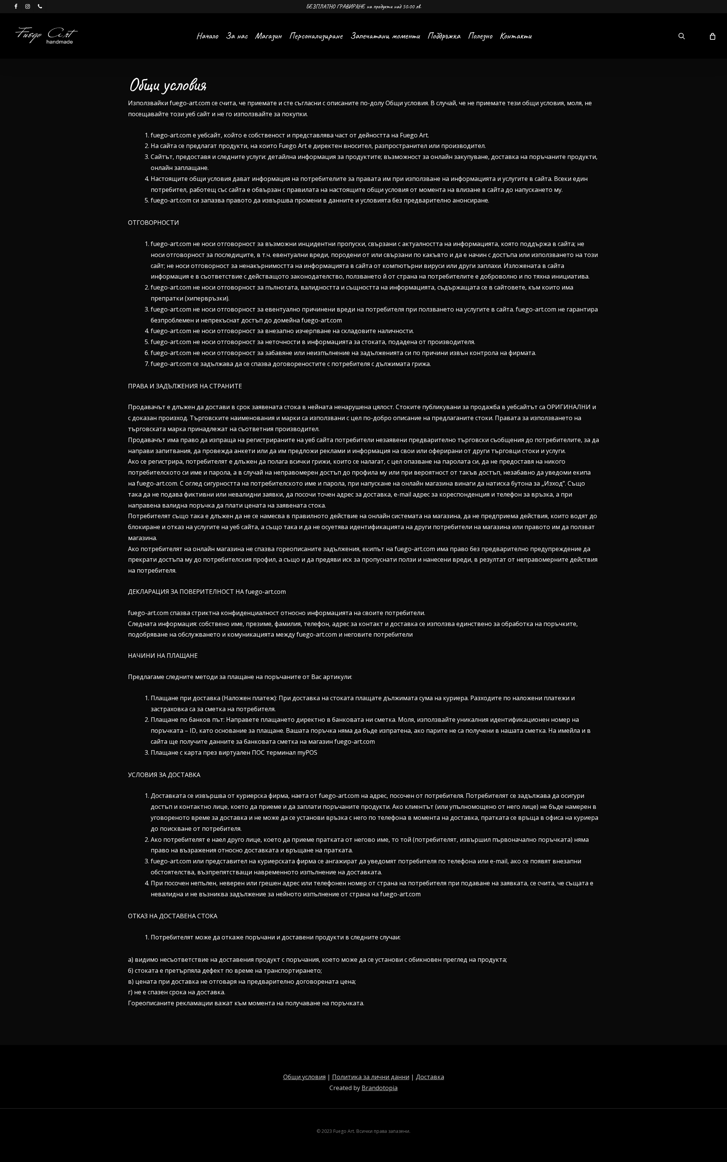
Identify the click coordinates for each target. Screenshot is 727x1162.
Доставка (430, 1077)
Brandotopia (380, 1088)
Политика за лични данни (370, 1077)
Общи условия (304, 1077)
